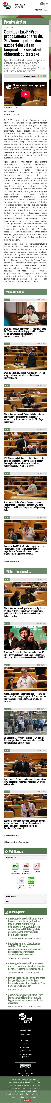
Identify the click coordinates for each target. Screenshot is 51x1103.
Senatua (25, 1030)
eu (42, 3)
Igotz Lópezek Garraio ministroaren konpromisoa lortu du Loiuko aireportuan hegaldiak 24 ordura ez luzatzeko (25, 782)
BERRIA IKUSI (12, 322)
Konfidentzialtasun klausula (25, 1074)
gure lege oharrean (20, 1097)
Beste (8, 901)
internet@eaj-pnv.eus (26, 1055)
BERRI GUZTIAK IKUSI (12, 560)
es (47, 3)
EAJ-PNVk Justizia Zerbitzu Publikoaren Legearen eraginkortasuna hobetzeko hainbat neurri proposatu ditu (24, 375)
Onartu (27, 1100)
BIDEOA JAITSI (11, 111)
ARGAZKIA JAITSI (12, 108)
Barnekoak (11, 896)
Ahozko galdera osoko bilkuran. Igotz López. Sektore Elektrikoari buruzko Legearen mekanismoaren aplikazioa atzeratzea (25, 999)
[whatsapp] (40, 76)
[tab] (25, 858)
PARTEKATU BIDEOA (13, 115)
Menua (38, 9)
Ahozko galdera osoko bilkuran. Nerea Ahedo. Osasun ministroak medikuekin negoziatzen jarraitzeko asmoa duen (26, 965)
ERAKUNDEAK (11, 858)
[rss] (38, 76)
